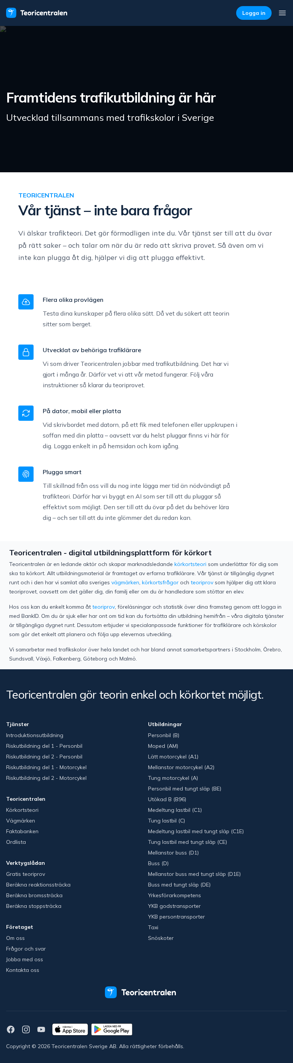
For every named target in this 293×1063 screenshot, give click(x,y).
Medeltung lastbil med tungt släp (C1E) (196, 831)
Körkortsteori (22, 809)
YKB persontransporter (176, 916)
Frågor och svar (26, 948)
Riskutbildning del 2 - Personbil (44, 756)
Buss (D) (158, 863)
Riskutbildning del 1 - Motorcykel (46, 767)
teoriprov (202, 582)
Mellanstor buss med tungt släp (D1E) (194, 874)
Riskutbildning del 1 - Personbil (44, 745)
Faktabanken (22, 831)
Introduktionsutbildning (34, 735)
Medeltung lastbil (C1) (175, 809)
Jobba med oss (24, 959)
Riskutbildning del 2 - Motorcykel (46, 777)
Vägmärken (20, 820)
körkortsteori (190, 564)
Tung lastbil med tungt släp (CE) (187, 842)
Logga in (254, 13)
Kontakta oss (22, 970)
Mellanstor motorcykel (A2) (181, 767)
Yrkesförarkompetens (174, 895)
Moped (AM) (163, 745)
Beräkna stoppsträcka (33, 906)
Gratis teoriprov (25, 874)
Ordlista (16, 842)
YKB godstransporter (174, 906)
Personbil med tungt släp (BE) (184, 788)
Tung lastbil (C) (166, 820)
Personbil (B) (163, 735)
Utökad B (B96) (167, 799)
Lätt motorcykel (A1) (173, 756)
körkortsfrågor (160, 582)
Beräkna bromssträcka (34, 895)
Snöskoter (161, 938)
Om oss (15, 938)
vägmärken (125, 582)
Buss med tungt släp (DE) (179, 884)
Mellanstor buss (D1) (173, 852)
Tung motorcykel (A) (173, 777)
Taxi (153, 927)
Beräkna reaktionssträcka (38, 884)
